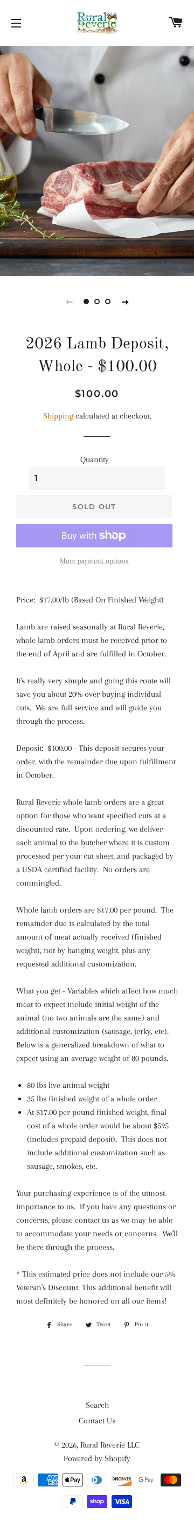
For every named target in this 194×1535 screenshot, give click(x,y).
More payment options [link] (94, 561)
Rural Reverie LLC (110, 1445)
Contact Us (97, 1421)
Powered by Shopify (97, 1458)
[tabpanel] (97, 159)
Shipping (58, 416)
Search (97, 1405)
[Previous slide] (69, 301)
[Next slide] (125, 301)
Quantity (94, 459)
